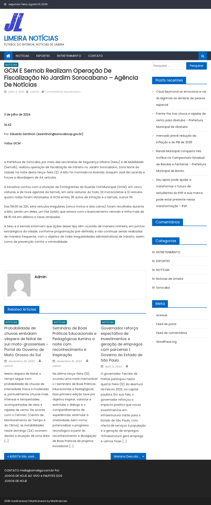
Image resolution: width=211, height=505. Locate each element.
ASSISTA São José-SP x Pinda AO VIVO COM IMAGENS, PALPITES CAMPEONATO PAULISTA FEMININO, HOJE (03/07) (24, 456)
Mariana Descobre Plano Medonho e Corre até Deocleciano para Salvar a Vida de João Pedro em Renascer (130, 456)
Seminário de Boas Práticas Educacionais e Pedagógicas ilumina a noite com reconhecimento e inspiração (74, 341)
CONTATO (95, 56)
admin (34, 92)
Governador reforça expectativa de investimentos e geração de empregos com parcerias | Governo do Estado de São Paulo (122, 344)
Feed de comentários (171, 333)
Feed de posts (166, 324)
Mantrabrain (59, 501)
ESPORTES (43, 56)
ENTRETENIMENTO (69, 56)
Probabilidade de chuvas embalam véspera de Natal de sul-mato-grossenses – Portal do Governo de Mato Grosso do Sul (26, 341)
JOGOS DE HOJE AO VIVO (22, 476)
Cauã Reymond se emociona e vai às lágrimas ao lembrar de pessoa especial (181, 98)
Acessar (162, 315)
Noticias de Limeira (169, 279)
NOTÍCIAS (22, 56)
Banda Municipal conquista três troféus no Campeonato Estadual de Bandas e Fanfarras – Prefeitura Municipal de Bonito (181, 161)
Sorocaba (163, 288)
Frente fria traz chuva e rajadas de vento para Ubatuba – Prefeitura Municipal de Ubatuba (181, 120)
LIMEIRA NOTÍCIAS (31, 38)
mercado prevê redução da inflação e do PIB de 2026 (176, 139)
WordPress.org (166, 342)
